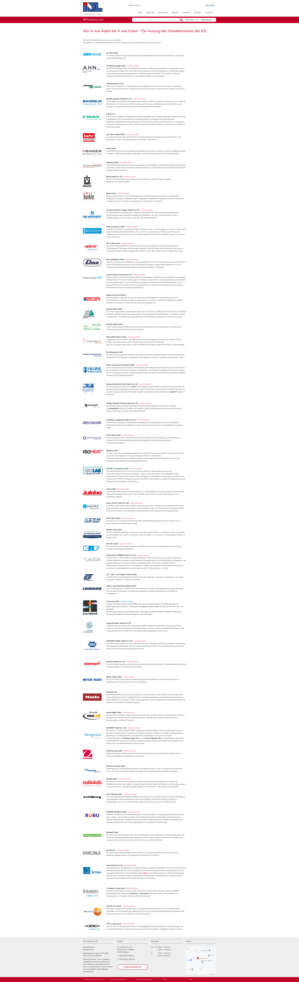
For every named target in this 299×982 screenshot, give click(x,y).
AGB (164, 979)
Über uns (150, 12)
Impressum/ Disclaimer (118, 979)
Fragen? (209, 12)
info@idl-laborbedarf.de (132, 967)
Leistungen (163, 12)
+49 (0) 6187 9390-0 (126, 956)
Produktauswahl (93, 19)
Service (175, 12)
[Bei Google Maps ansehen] (200, 961)
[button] (191, 20)
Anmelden (211, 5)
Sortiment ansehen (133, 66)
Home (139, 12)
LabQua (145, 873)
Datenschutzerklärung (144, 979)
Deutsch (131, 5)
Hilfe (191, 979)
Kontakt (197, 12)
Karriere (186, 12)
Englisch (137, 5)
